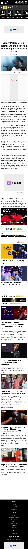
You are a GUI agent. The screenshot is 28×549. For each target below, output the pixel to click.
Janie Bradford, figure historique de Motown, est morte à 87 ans (13, 392)
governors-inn (4, 236)
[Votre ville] (16, 2)
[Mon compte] (26, 2)
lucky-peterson (4, 235)
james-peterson (20, 235)
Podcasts (14, 521)
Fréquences (20, 17)
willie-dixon (14, 235)
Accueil (3, 17)
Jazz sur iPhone (14, 532)
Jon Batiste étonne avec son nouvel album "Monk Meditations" (12, 362)
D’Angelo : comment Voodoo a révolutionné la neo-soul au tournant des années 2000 (13, 429)
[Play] (2, 7)
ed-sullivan (17, 236)
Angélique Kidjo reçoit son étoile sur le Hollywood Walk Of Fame (14, 465)
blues (9, 235)
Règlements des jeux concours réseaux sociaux (14, 537)
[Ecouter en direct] (19, 2)
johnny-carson (23, 236)
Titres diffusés (14, 508)
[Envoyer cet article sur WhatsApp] (17, 229)
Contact (14, 503)
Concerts (14, 515)
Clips (14, 514)
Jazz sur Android (14, 533)
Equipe (14, 504)
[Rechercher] (22, 2)
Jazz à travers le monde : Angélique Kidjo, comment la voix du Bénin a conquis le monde (12, 325)
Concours (14, 527)
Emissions (14, 506)
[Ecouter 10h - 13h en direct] (14, 299)
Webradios (10, 17)
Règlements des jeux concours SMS (14, 539)
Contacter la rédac (14, 517)
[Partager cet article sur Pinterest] (14, 229)
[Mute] (25, 8)
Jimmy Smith (20, 160)
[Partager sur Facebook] (7, 229)
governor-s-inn (11, 236)
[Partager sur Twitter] (10, 229)
